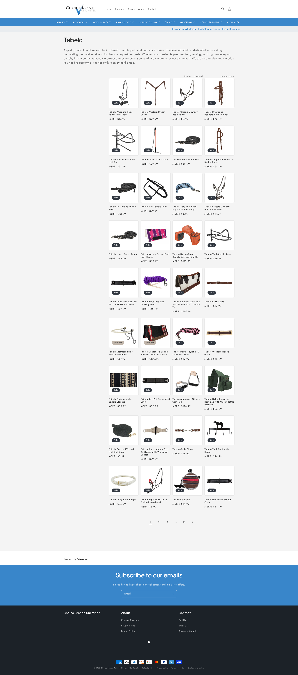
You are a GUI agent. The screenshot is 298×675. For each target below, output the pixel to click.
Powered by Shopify (130, 668)
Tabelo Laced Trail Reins (185, 159)
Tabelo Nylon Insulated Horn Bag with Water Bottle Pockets (219, 402)
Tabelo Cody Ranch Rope (122, 499)
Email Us (183, 625)
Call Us (182, 620)
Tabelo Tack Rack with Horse (216, 450)
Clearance (233, 22)
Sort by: (187, 76)
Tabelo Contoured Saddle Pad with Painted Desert (155, 353)
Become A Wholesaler (184, 29)
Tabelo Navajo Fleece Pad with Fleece (155, 255)
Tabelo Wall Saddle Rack (154, 207)
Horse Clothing (148, 22)
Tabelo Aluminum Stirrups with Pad (186, 400)
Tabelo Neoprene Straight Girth (218, 501)
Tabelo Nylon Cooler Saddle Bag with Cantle (185, 255)
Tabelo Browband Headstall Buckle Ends (216, 113)
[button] (222, 9)
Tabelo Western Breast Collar (153, 113)
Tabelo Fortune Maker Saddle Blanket (120, 400)
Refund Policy (128, 630)
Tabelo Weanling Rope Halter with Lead (121, 113)
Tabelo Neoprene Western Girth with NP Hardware (123, 303)
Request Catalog (231, 29)
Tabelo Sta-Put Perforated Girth (155, 400)
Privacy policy (162, 667)
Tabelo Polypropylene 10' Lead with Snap (185, 353)
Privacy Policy (128, 625)
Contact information (196, 667)
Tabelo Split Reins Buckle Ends (122, 208)
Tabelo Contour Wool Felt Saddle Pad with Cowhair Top (186, 304)
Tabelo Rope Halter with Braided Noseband (154, 501)
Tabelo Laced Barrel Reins (123, 254)
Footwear (79, 22)
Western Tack (100, 22)
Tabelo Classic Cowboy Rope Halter (185, 113)
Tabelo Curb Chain (182, 449)
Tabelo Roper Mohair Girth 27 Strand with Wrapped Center (155, 452)
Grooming (186, 22)
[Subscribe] (173, 593)
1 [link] (150, 522)
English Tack (123, 22)
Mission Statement (130, 620)
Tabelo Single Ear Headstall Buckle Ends (219, 161)
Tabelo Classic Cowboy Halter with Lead (217, 208)
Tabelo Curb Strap (214, 301)
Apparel (60, 22)
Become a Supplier (188, 630)
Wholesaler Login (210, 29)
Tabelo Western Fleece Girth (216, 353)
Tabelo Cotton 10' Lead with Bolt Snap (121, 450)
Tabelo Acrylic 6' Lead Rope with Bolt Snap (184, 208)
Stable (168, 22)
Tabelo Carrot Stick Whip (154, 159)
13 (184, 522)
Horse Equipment (209, 22)
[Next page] (192, 522)
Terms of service (178, 667)
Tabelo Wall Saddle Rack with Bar (122, 161)
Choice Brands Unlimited (111, 668)
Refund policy (148, 667)
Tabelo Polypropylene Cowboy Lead (152, 303)
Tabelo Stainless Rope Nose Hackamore (121, 353)
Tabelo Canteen (181, 499)
